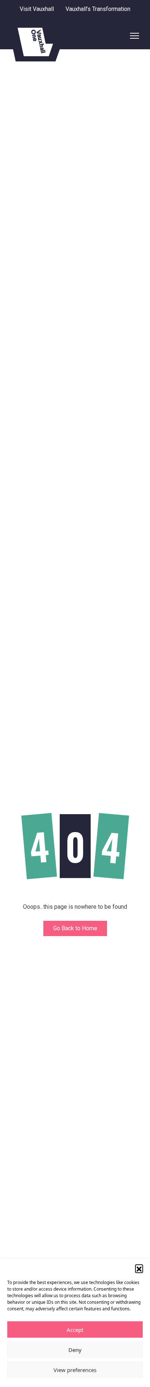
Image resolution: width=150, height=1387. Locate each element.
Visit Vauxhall (37, 8)
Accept (75, 1329)
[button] (139, 1268)
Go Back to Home (75, 928)
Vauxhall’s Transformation (98, 8)
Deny (75, 1349)
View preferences (75, 1369)
